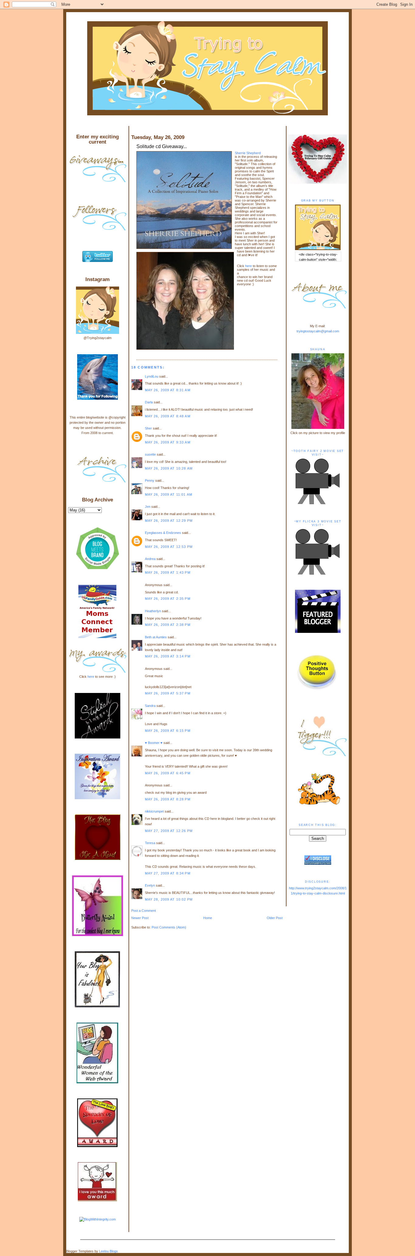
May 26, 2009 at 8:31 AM (167, 390)
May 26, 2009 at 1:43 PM (167, 572)
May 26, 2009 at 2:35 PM (167, 598)
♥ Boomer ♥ (154, 743)
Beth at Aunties (156, 637)
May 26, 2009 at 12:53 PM (169, 546)
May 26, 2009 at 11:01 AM (168, 494)
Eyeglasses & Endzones (163, 533)
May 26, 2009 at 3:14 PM (167, 656)
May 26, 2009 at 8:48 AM (167, 416)
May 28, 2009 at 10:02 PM (169, 899)
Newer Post (140, 918)
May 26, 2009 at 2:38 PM (167, 624)
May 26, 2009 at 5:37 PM (167, 693)
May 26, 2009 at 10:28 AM (169, 468)
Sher (148, 428)
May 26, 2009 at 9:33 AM (167, 442)
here (248, 266)
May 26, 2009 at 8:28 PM (167, 799)
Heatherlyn (153, 611)
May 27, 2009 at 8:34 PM (167, 873)
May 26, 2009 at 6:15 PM (167, 730)
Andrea (150, 559)
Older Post (275, 918)
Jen (147, 506)
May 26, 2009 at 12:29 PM (169, 520)
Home (207, 918)
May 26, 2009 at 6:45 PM (167, 773)
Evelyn (150, 885)
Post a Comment (143, 910)
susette (150, 454)
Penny (149, 480)
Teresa (150, 843)
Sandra (150, 706)
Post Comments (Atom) (169, 927)
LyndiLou (151, 376)
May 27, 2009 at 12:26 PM (169, 831)
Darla (149, 402)
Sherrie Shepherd (248, 153)
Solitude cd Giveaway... (161, 146)
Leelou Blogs (108, 1251)
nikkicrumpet (154, 811)
